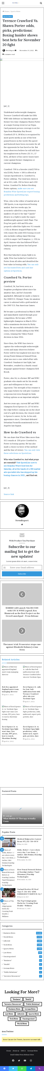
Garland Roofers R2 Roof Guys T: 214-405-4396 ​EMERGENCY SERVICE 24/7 (29, 891)
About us (16, 1051)
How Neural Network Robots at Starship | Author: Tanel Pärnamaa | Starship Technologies (29, 873)
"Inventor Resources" (12, 976)
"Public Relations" (10, 972)
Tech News (7, 945)
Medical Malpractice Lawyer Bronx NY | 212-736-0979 (29, 840)
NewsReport (10, 50)
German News (8, 968)
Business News (9, 933)
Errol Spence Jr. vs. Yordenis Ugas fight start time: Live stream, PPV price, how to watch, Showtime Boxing (10, 732)
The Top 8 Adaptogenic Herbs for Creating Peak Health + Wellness (27, 903)
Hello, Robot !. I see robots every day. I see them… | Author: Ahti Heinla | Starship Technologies (29, 853)
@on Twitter (8, 1031)
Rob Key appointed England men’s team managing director (10, 689)
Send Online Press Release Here (22, 1055)
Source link (9, 494)
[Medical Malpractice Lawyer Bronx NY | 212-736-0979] (8, 842)
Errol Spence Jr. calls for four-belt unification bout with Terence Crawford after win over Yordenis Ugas (32, 693)
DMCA (23, 1051)
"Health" (6, 964)
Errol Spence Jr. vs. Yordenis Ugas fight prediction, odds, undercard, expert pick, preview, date (31, 731)
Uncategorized (9, 956)
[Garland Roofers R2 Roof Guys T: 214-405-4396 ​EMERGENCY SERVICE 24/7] (8, 892)
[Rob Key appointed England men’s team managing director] (11, 675)
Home (6, 11)
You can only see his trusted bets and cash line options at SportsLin (21, 267)
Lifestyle (6, 941)
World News (8, 937)
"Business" (7, 960)
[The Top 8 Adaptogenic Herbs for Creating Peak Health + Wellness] (8, 909)
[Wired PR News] (16, 3)
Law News (7, 953)
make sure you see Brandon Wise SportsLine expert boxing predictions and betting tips (22, 191)
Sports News (15, 11)
